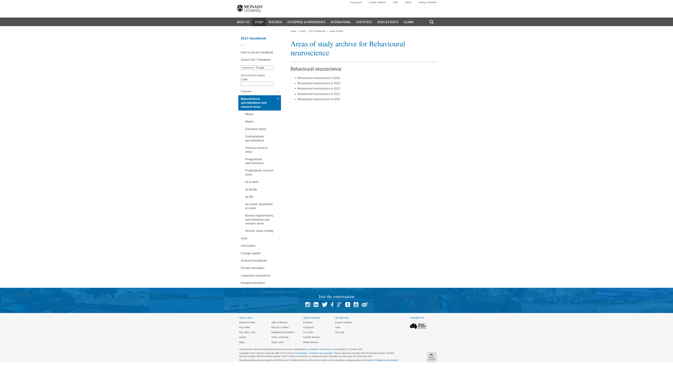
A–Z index (308, 332)
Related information (253, 282)
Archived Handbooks (254, 260)
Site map (339, 332)
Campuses (308, 327)
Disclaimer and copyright (320, 353)
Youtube (356, 304)
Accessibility (301, 353)
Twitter (325, 304)
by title (249, 196)
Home (293, 31)
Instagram (307, 304)
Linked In (316, 304)
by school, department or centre (259, 206)
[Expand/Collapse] (277, 91)
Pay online (244, 327)
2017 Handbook (253, 38)
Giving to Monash (427, 2)
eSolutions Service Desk (320, 349)
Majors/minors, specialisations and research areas (254, 102)
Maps (242, 342)
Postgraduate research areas (259, 172)
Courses (246, 91)
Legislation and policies (255, 275)
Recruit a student (280, 327)
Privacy (337, 353)
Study (302, 31)
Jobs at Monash (279, 322)
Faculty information (252, 268)
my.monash (356, 2)
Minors (249, 114)
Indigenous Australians (282, 332)
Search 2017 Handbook (255, 59)
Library (408, 2)
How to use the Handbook (257, 52)
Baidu (365, 304)
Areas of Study (336, 31)
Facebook (332, 304)
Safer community (280, 337)
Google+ (339, 304)
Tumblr (347, 304)
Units (244, 238)
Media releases (311, 342)
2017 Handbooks (317, 31)
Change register (251, 253)
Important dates (247, 322)
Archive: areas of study (259, 230)
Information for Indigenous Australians (380, 360)
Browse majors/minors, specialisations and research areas (259, 219)
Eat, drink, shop (247, 332)
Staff (395, 2)
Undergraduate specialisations (254, 138)
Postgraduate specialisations (254, 161)
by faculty (251, 189)
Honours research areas (256, 149)
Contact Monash (311, 337)
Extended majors (255, 129)
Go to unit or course (253, 75)
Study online (277, 342)
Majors (249, 121)
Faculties (307, 322)
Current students (377, 2)
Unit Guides (248, 245)
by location (252, 181)
